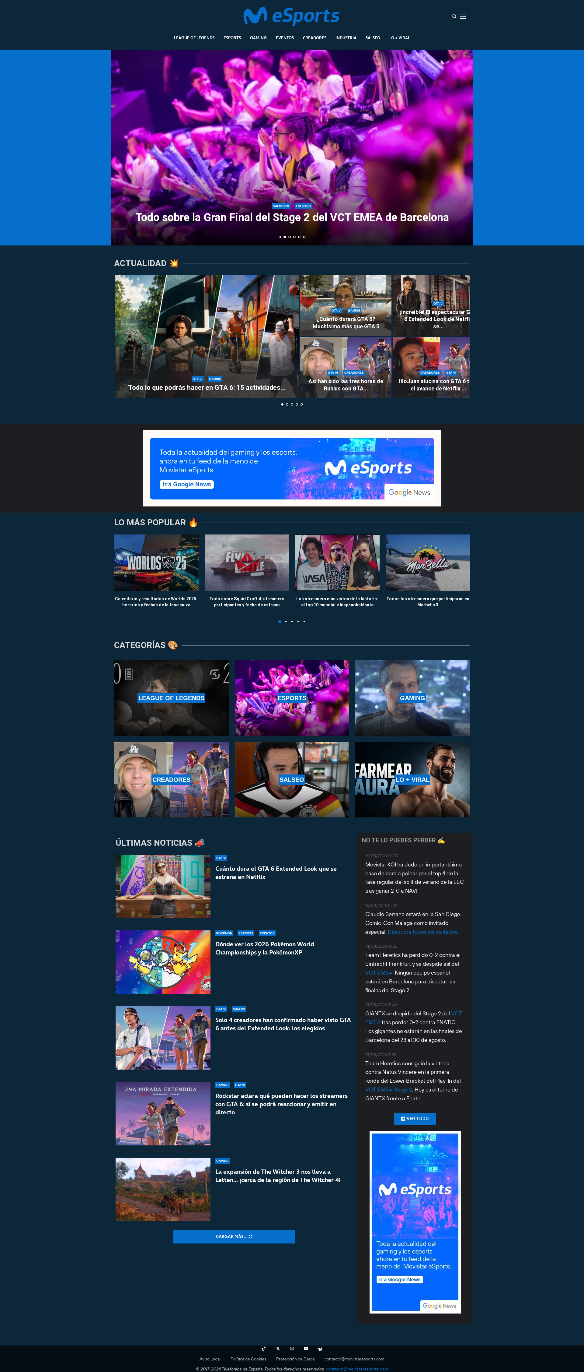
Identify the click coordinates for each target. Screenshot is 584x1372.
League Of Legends (194, 38)
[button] (122, 147)
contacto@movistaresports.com (354, 1359)
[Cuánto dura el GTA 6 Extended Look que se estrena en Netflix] (163, 886)
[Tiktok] (264, 1349)
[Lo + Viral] (412, 779)
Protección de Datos (295, 1359)
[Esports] (292, 698)
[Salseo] (292, 779)
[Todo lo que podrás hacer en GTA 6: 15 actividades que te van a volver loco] (207, 336)
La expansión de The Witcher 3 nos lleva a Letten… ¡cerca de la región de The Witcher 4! (278, 1175)
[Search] (454, 16)
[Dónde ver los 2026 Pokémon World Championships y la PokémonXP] (163, 962)
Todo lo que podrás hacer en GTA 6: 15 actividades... (207, 387)
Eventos (285, 38)
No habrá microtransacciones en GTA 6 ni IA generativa (293, 229)
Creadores (314, 38)
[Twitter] (278, 1349)
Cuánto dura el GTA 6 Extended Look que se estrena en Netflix (276, 872)
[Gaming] (412, 698)
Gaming (258, 38)
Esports (232, 38)
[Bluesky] (320, 1349)
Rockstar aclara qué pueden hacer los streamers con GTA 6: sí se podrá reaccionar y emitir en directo (281, 1104)
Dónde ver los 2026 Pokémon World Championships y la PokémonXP (264, 948)
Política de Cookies (248, 1359)
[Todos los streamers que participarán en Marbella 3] (428, 562)
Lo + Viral (399, 38)
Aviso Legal (210, 1359)
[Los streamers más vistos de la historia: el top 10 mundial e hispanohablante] (337, 562)
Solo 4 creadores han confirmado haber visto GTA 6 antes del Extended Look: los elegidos (283, 1024)
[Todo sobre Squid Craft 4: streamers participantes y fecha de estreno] (247, 562)
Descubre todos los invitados (422, 931)
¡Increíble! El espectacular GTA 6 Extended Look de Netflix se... (438, 319)
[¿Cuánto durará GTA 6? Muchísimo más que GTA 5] (345, 305)
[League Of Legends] (171, 698)
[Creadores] (171, 779)
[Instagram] (292, 1349)
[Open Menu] (463, 17)
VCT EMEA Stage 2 (388, 1089)
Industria (345, 38)
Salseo (373, 38)
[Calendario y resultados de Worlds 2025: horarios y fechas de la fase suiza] (156, 562)
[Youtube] (306, 1349)
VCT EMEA (378, 972)
